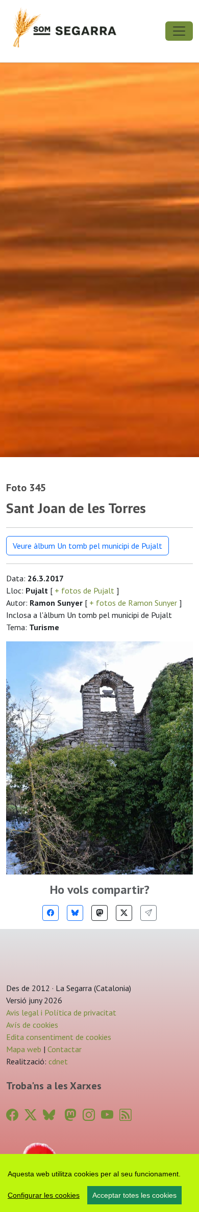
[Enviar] (148, 913)
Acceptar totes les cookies (134, 1195)
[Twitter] (124, 913)
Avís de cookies (32, 1025)
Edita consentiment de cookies (58, 1037)
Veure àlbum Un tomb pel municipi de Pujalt (87, 546)
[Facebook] (50, 913)
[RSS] (125, 1115)
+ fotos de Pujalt (84, 590)
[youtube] (107, 1115)
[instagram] (89, 1115)
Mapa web (23, 1049)
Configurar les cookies (44, 1195)
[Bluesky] (75, 913)
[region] (99, 1183)
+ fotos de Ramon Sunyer (133, 603)
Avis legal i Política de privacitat (61, 1012)
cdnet (57, 1061)
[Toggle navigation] (179, 31)
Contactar (64, 1049)
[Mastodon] (99, 913)
